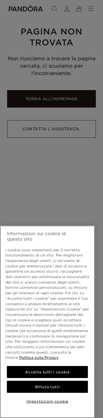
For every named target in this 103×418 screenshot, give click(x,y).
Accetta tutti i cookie (47, 372)
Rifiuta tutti (47, 387)
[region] (47, 322)
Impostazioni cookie (47, 401)
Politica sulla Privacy (39, 357)
